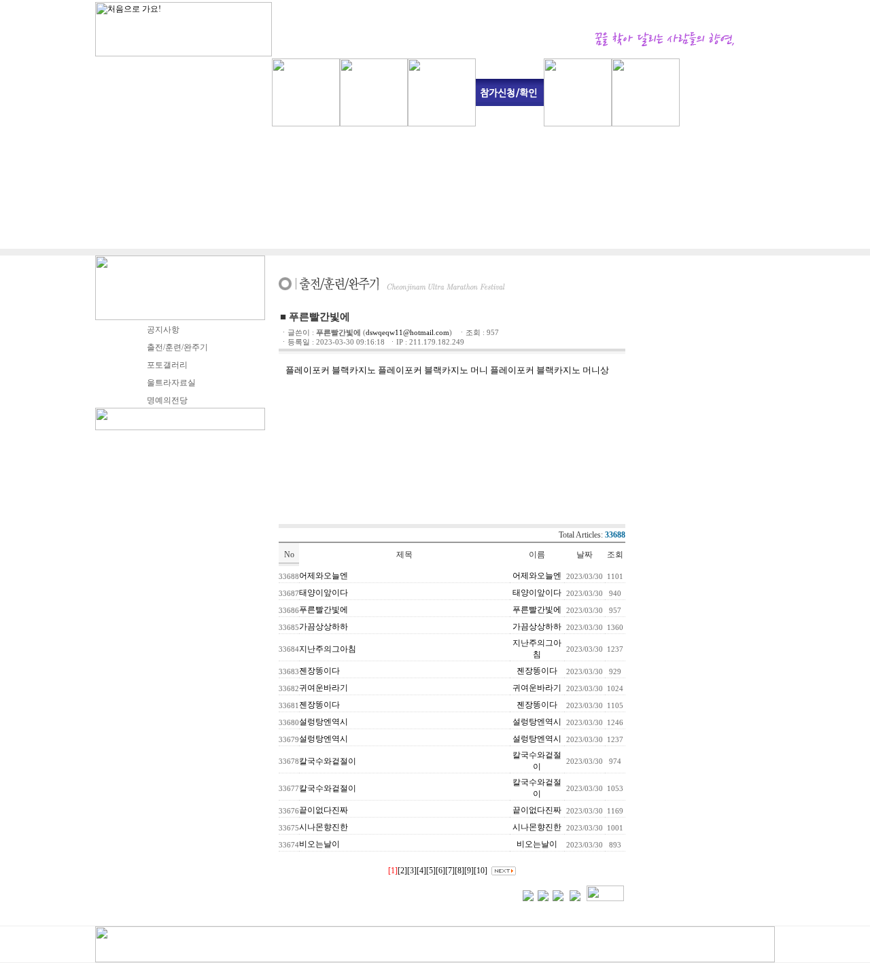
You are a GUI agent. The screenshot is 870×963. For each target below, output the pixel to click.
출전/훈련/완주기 (177, 347)
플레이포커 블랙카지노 (330, 370)
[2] (402, 870)
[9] (469, 870)
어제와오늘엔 (323, 575)
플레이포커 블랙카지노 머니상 (549, 370)
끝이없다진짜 (323, 810)
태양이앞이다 (323, 592)
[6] (440, 870)
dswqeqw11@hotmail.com (407, 332)
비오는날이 (319, 844)
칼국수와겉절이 (327, 761)
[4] (421, 870)
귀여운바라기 (323, 688)
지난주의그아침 (327, 649)
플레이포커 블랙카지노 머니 (433, 370)
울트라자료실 (171, 382)
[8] (459, 870)
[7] (450, 870)
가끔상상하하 (323, 626)
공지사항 (163, 329)
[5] (431, 870)
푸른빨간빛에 (323, 609)
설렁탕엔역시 (323, 721)
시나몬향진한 (323, 827)
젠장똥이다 (319, 671)
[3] (412, 870)
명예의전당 (167, 400)
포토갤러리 (167, 365)
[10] (480, 870)
